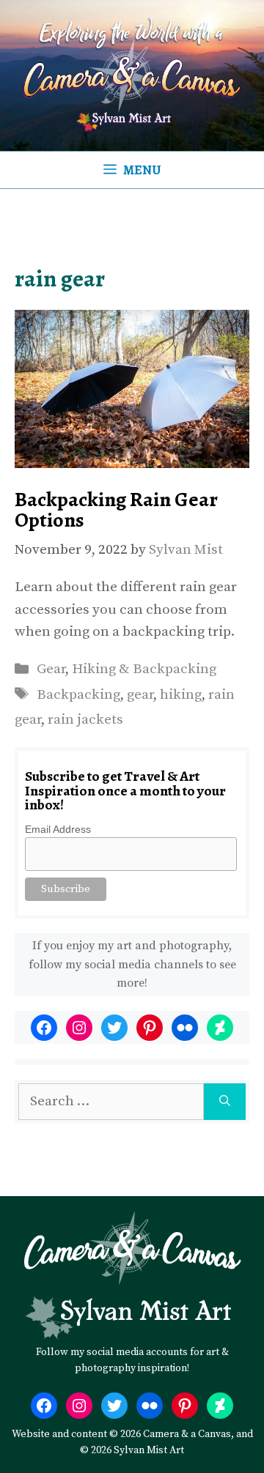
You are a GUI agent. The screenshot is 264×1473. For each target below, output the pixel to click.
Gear (51, 669)
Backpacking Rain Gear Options (116, 510)
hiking (181, 694)
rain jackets (85, 719)
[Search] (225, 1102)
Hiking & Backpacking (144, 669)
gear (140, 694)
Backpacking (78, 694)
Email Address (58, 829)
